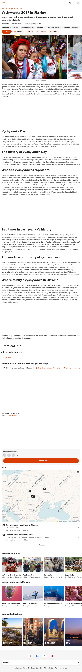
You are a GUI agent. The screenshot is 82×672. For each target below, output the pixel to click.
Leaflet (60, 521)
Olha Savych (12, 415)
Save (8, 32)
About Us (18, 668)
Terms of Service (61, 668)
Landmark (40, 27)
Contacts (26, 668)
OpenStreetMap (68, 521)
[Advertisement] (41, 113)
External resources (12, 352)
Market (15, 27)
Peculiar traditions (71, 27)
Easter (22, 94)
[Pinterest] (51, 656)
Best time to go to (12, 8)
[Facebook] (37, 656)
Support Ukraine (36, 668)
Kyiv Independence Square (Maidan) (19, 368)
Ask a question (7, 358)
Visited (19, 32)
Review (43, 32)
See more (42, 545)
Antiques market (28, 27)
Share (55, 32)
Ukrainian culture (54, 27)
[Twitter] (44, 656)
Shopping (5, 27)
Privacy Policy (49, 668)
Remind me (42, 460)
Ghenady (43, 80)
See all (8, 75)
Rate (31, 32)
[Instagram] (30, 656)
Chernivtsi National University (49, 368)
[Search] (70, 3)
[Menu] (76, 3)
